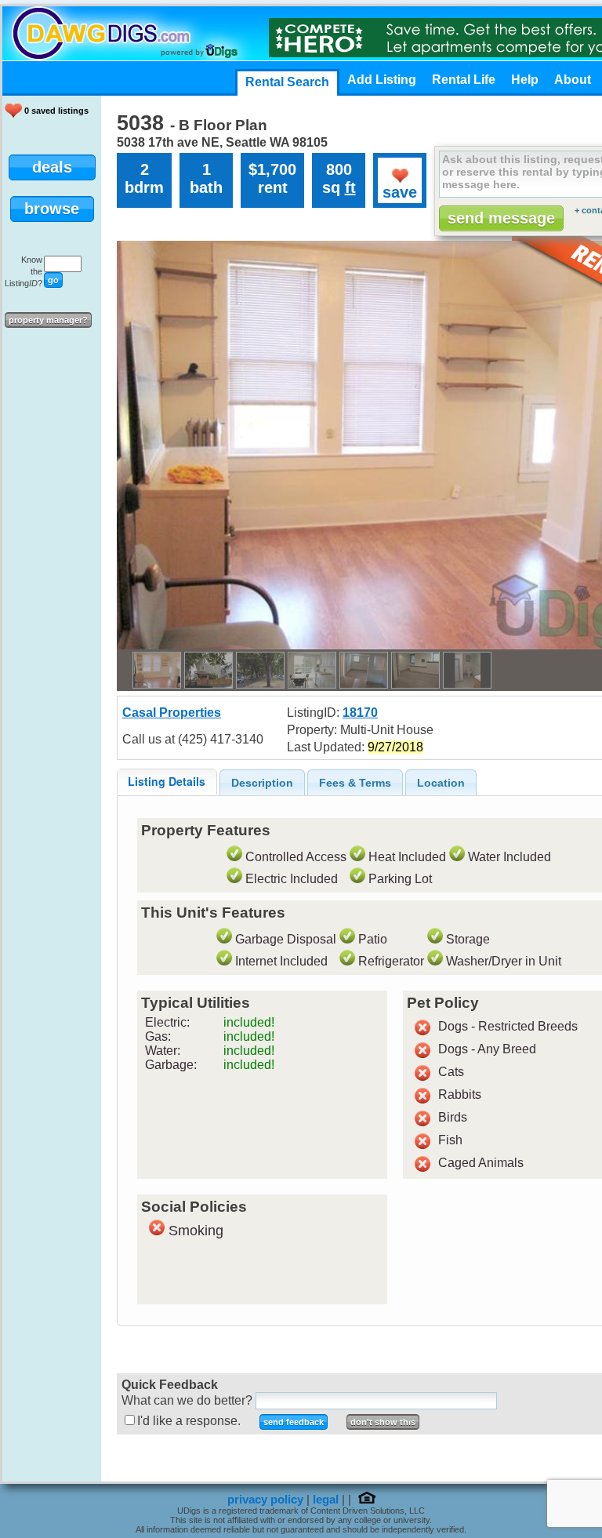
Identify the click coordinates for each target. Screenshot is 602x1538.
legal (326, 1499)
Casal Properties (171, 712)
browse (51, 208)
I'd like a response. (189, 1420)
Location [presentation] (441, 782)
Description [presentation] (262, 782)
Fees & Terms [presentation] (355, 782)
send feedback (293, 1422)
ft (350, 187)
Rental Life (463, 79)
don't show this (382, 1422)
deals (52, 167)
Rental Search (287, 82)
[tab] (167, 781)
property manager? (48, 320)
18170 (360, 712)
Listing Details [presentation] (166, 781)
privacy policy (265, 1499)
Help (525, 79)
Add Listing (381, 79)
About (572, 79)
